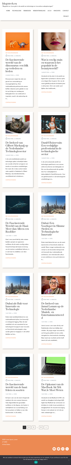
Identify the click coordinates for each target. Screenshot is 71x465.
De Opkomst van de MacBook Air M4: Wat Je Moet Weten (52, 387)
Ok (36, 462)
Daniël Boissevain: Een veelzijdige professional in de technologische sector (51, 148)
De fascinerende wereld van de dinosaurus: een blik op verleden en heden (17, 65)
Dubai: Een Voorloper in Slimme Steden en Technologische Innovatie (53, 229)
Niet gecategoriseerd (12, 53)
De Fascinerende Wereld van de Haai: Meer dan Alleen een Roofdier (17, 227)
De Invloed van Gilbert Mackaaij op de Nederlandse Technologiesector (17, 147)
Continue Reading (11, 102)
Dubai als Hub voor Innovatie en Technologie (17, 306)
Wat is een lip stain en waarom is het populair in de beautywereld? (51, 64)
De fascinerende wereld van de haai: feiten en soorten (16, 387)
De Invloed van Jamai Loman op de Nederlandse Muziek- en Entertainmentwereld (52, 310)
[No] (69, 460)
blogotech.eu (9, 3)
